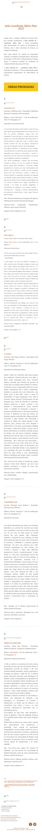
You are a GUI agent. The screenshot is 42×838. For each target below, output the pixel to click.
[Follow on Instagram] (34, 824)
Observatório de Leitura (16, 45)
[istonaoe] (8, 230)
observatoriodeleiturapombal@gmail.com (11, 817)
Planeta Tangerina (16, 363)
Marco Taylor (13, 242)
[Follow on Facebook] (30, 824)
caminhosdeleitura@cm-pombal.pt (9, 815)
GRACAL (33, 829)
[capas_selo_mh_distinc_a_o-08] (9, 497)
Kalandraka (14, 652)
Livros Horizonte (16, 117)
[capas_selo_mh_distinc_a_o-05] (7, 348)
